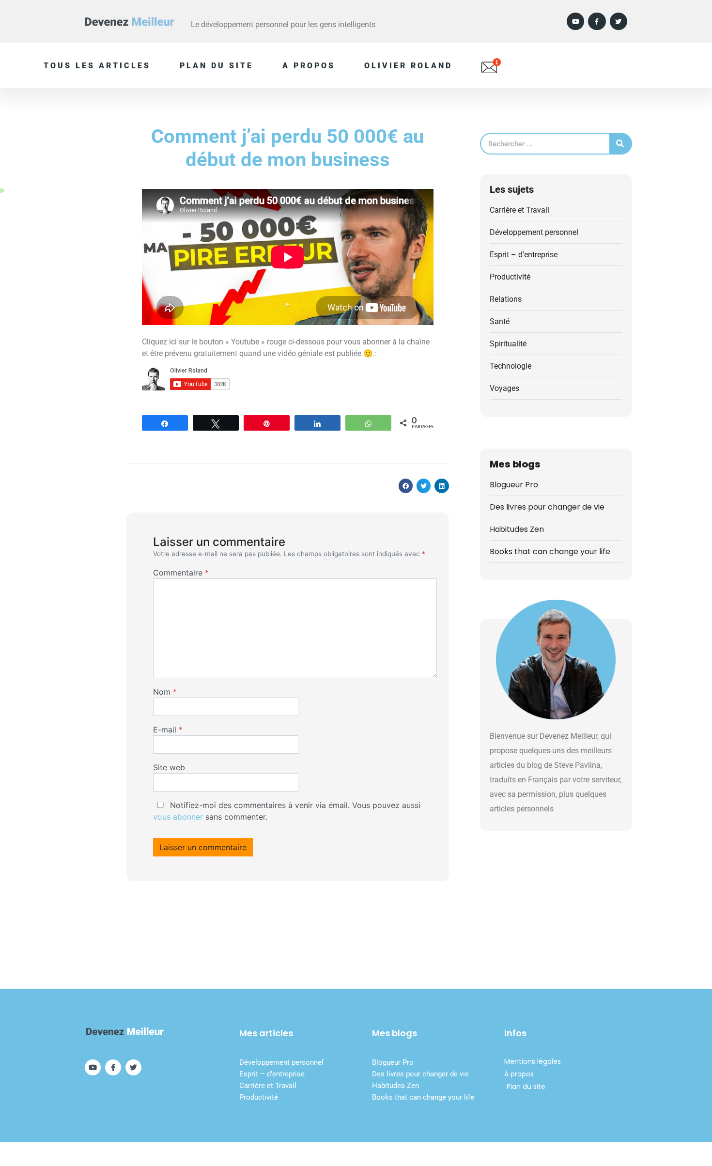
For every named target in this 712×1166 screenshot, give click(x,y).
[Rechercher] (620, 144)
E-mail (168, 729)
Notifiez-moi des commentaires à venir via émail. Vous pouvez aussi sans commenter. (286, 811)
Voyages (504, 388)
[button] (406, 486)
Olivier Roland (408, 65)
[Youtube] (575, 21)
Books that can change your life (550, 551)
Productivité (510, 276)
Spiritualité (508, 343)
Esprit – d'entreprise (523, 254)
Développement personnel (534, 232)
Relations (506, 299)
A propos (308, 65)
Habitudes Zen (517, 529)
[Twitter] (618, 21)
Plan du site (216, 65)
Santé (500, 321)
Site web (169, 767)
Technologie (510, 366)
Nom (165, 692)
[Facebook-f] (596, 21)
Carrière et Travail (519, 210)
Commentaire (181, 572)
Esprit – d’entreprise (272, 1074)
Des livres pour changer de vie (547, 507)
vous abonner (178, 817)
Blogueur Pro (514, 484)
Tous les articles (97, 65)
